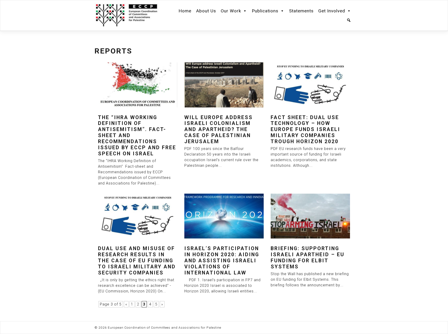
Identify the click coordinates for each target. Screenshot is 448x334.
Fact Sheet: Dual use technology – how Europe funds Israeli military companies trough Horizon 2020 (305, 129)
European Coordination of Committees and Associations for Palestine (164, 327)
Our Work (231, 11)
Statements (301, 11)
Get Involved (331, 11)
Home (184, 11)
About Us (206, 11)
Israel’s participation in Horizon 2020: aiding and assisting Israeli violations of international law (221, 260)
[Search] (349, 20)
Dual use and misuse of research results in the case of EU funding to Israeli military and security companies (137, 260)
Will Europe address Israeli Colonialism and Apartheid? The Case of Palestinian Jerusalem (218, 129)
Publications (265, 11)
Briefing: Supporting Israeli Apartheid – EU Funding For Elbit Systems (307, 257)
